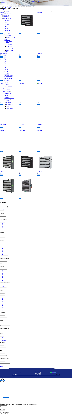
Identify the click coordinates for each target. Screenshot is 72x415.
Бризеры (5, 94)
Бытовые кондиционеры (7, 35)
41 (2, 251)
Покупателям (4, 9)
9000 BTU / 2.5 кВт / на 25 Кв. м (10, 36)
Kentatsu (5, 53)
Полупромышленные (7, 40)
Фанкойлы (9, 49)
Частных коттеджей (7, 21)
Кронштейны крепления (9, 101)
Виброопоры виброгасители (9, 104)
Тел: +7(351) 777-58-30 (37, 1)
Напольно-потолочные (7, 72)
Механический (4, 340)
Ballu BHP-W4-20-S (39, 124)
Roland (5, 65)
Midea (5, 58)
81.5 (2, 254)
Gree (5, 61)
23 (2, 250)
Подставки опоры (8, 102)
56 (2, 253)
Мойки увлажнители (7, 89)
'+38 (2, 277)
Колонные (7, 42)
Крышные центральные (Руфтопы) (10, 50)
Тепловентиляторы (6, 82)
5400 (2, 305)
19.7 (2, 247)
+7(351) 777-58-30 (39, 373)
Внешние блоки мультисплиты (8, 79)
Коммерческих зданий (7, 20)
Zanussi (5, 60)
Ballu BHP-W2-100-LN (3, 195)
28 (2, 226)
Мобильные (6, 38)
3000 (2, 301)
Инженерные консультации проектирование (8, 17)
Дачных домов (6, 28)
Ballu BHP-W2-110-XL (21, 124)
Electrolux (5, 56)
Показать (1, 366)
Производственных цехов (7, 19)
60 (2, 278)
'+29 (2, 272)
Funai (5, 67)
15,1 (2, 244)
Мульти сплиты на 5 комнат (8, 78)
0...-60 (3, 259)
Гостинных (5, 26)
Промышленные (6, 45)
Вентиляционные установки (6, 91)
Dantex (5, 64)
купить (1, 151)
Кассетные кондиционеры (9, 41)
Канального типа (6, 73)
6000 (2, 298)
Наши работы (3, 31)
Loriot (5, 62)
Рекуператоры (6, 95)
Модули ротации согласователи (10, 108)
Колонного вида (6, 74)
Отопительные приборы (6, 80)
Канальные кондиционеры (9, 43)
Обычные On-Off (6, 71)
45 (2, 274)
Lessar (5, 63)
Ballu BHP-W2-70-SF (2, 171)
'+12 (2, 276)
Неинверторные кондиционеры (8, 34)
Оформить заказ (2, 380)
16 (2, 214)
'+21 (2, 273)
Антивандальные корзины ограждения (9, 98)
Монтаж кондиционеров (6, 16)
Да (2, 310)
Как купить (5, 10)
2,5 (2, 241)
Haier (5, 52)
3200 (2, 297)
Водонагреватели (6, 84)
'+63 (2, 280)
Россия (3, 286)
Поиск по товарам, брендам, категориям (5, 412)
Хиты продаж (6, 51)
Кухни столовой (6, 24)
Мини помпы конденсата (9, 106)
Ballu (5, 57)
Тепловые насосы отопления (8, 86)
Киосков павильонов (7, 30)
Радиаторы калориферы (7, 93)
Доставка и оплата (6, 11)
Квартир (5, 22)
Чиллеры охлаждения (10, 48)
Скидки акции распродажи (7, 13)
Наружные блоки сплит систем (8, 76)
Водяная (3, 337)
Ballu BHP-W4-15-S (39, 171)
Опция (3, 291)
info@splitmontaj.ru (39, 374)
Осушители (5, 90)
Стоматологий (6, 23)
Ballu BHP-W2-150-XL (3, 124)
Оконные (5, 39)
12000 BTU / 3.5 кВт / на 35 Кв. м (10, 37)
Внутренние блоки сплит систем (8, 75)
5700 (2, 299)
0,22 (2, 243)
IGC (5, 66)
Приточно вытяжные (7, 92)
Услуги (2, 14)
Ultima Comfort (6, 69)
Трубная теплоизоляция (9, 103)
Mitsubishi (5, 68)
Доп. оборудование (6, 105)
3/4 (2, 283)
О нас (3, 6)
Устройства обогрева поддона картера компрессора (12, 107)
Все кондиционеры (5, 32)
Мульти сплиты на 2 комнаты (8, 77)
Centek (5, 54)
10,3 (2, 245)
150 (2, 279)
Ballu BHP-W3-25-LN (21, 171)
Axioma (5, 59)
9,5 (2, 248)
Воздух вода (7, 87)
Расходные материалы (7, 99)
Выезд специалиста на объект (7, 18)
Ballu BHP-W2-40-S (21, 195)
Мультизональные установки (9, 46)
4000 (2, 307)
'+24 (2, 270)
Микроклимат (5, 88)
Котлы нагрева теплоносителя (8, 83)
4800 (2, 304)
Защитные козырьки (7, 97)
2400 (2, 302)
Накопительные (8, 85)
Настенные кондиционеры (7, 33)
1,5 (2, 224)
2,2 (2, 223)
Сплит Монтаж (16, 376)
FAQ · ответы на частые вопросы (7, 7)
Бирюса (5, 55)
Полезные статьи (5, 8)
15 (2, 215)
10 (2, 229)
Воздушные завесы (6, 81)
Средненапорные (10, 44)
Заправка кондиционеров (6, 15)
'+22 (2, 271)
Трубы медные (8, 100)
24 (2, 227)
